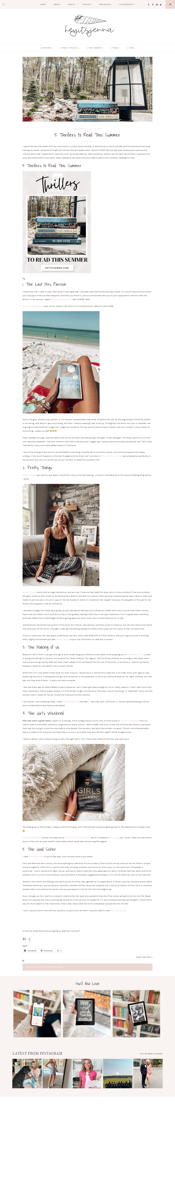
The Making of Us (135, 654)
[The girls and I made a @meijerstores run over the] (87, 1073)
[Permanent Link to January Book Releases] (86, 1037)
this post (114, 837)
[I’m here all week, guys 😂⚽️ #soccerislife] (117, 1073)
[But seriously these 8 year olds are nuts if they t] (57, 1073)
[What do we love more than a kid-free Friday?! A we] (148, 1073)
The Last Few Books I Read (136, 1013)
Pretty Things (29, 475)
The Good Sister (36, 856)
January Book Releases (87, 1013)
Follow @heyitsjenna (151, 1054)
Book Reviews (80, 129)
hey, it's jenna (87, 26)
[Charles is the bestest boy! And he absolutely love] (27, 1073)
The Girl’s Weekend (129, 721)
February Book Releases (37, 1013)
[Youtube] (161, 1)
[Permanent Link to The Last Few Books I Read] (136, 1037)
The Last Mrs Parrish (61, 299)
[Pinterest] (153, 1)
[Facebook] (149, 1)
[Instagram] (157, 1)
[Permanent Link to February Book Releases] (37, 1037)
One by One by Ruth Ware (77, 837)
